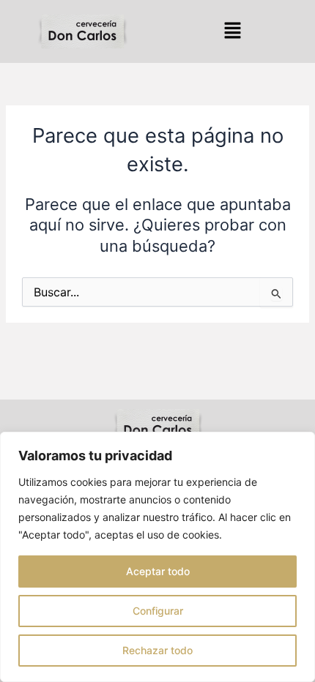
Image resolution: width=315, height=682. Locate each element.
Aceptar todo (158, 571)
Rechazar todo (157, 650)
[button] (232, 31)
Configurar (158, 610)
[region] (157, 557)
